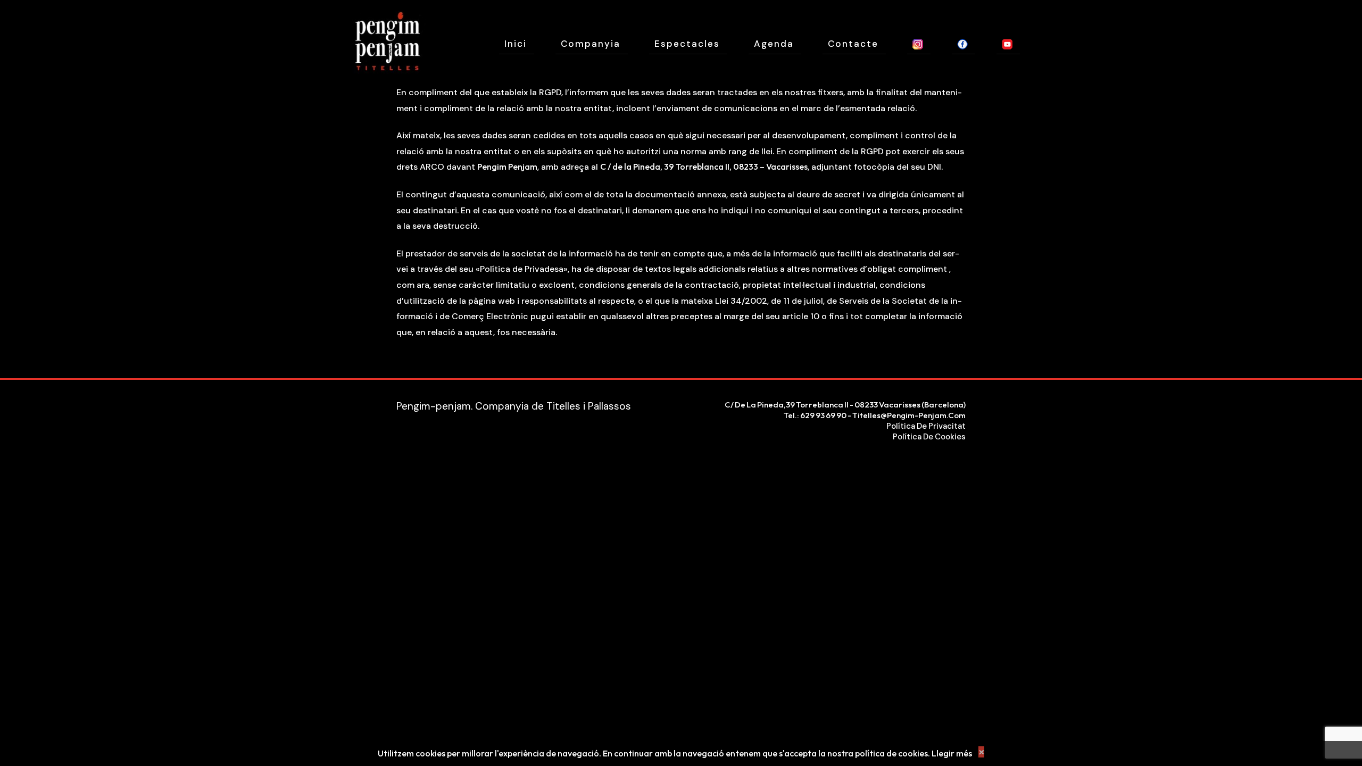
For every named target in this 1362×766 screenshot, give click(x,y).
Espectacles (687, 43)
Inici (515, 43)
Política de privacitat (926, 426)
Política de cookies (929, 436)
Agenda (774, 43)
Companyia (590, 43)
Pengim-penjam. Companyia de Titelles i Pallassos (513, 406)
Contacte (853, 43)
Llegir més (952, 753)
